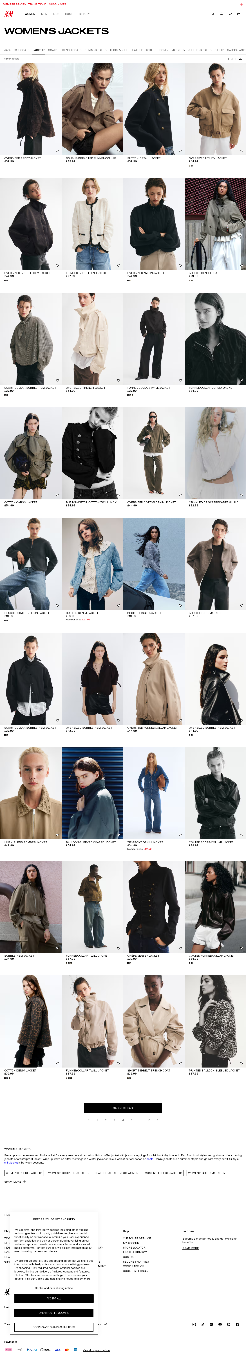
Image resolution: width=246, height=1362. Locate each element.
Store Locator (134, 1247)
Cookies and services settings (54, 1327)
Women (30, 13)
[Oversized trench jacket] (92, 339)
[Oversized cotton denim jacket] (154, 453)
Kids (56, 13)
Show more (12, 1181)
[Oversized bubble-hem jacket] (31, 224)
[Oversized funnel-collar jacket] (154, 679)
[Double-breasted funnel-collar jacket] (92, 109)
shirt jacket (11, 1162)
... (140, 1120)
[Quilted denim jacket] (92, 564)
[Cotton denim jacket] (31, 1021)
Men (44, 13)
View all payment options (96, 1350)
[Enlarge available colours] (191, 166)
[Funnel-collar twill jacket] (154, 339)
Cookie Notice (133, 1266)
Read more (190, 1248)
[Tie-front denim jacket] (154, 793)
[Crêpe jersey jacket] (154, 907)
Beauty (84, 13)
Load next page (123, 1108)
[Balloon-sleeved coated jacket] (92, 793)
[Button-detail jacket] (154, 109)
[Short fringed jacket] (154, 564)
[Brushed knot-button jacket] (31, 564)
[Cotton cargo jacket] (31, 453)
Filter (232, 58)
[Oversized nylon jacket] (154, 224)
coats (149, 1158)
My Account (132, 1243)
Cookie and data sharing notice (54, 1288)
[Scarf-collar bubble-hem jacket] (31, 339)
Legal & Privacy (135, 1252)
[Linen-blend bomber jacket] (31, 793)
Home (69, 13)
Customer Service (137, 1238)
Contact (129, 1256)
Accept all (54, 1298)
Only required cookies (54, 1313)
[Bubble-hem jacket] (31, 907)
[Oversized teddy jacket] (31, 109)
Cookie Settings (135, 1270)
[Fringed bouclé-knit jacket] (92, 224)
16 (149, 1120)
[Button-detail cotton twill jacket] (92, 453)
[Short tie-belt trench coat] (154, 1021)
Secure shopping (136, 1261)
